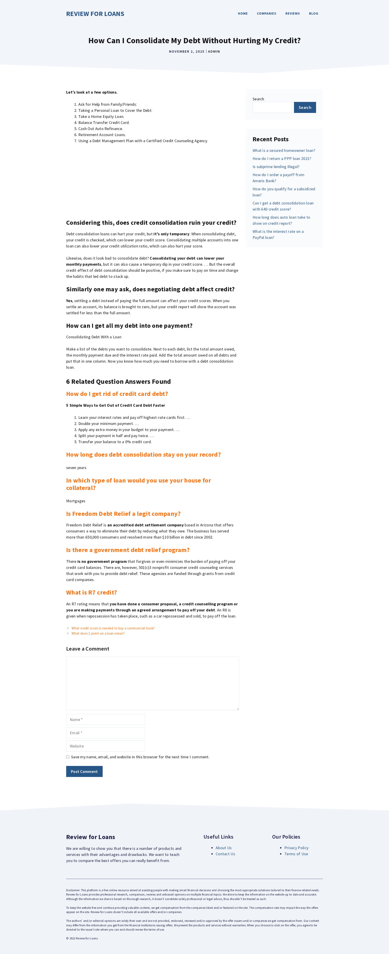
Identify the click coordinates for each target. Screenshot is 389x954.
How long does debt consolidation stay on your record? (143, 454)
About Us (224, 847)
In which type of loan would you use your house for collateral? (138, 484)
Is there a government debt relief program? (128, 550)
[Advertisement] (152, 181)
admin (214, 51)
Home (243, 13)
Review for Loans (95, 13)
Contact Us (225, 853)
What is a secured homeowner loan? (284, 150)
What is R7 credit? (91, 592)
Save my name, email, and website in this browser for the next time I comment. (140, 756)
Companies (266, 13)
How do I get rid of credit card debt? (117, 394)
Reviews (292, 13)
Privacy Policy (296, 847)
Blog (313, 13)
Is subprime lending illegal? (276, 166)
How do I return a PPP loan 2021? (282, 158)
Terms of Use (296, 853)
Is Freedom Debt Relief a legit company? (123, 514)
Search (258, 98)
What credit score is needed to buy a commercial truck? (113, 628)
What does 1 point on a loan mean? (98, 633)
